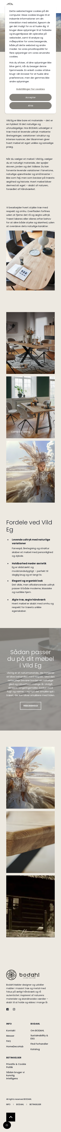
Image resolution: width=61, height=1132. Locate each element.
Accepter (30, 97)
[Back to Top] (10, 1117)
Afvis (30, 105)
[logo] (22, 975)
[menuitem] (17, 1025)
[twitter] (8, 1009)
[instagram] (13, 1009)
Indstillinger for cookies (30, 89)
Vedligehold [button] (30, 705)
